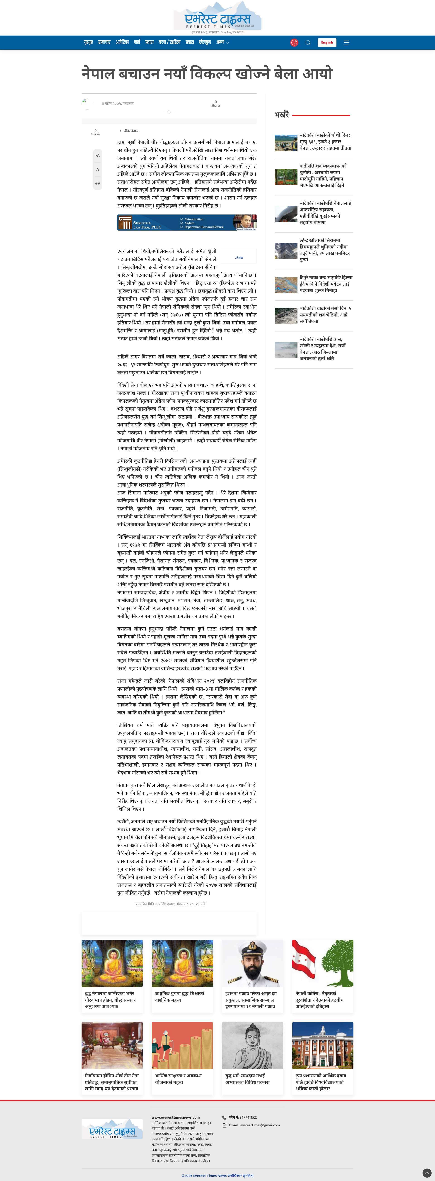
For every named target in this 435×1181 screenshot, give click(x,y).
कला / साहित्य (169, 42)
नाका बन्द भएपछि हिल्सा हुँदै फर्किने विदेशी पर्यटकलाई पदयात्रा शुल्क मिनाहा (326, 283)
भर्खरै (282, 114)
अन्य (220, 42)
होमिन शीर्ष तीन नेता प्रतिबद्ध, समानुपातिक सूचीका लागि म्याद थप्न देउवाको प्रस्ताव (112, 1082)
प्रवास (149, 42)
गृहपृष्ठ (88, 42)
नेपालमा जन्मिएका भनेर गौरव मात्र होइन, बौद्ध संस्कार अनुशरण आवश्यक (110, 999)
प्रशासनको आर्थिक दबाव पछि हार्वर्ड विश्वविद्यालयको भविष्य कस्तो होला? (321, 1082)
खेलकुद (205, 42)
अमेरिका (122, 42)
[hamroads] (187, 222)
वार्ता (137, 42)
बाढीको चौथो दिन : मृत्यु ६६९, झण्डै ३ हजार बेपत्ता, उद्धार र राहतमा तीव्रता (325, 141)
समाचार (104, 42)
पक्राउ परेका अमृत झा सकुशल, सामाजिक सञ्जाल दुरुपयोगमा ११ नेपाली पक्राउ (251, 999)
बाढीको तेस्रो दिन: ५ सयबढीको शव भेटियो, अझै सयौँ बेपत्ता (325, 314)
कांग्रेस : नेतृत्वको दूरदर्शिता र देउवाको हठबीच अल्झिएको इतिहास (320, 999)
